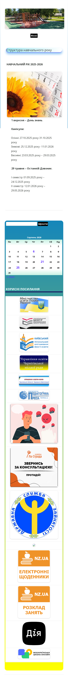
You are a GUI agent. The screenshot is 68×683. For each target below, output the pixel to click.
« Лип (11, 277)
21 (42, 262)
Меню (34, 35)
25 (17, 267)
